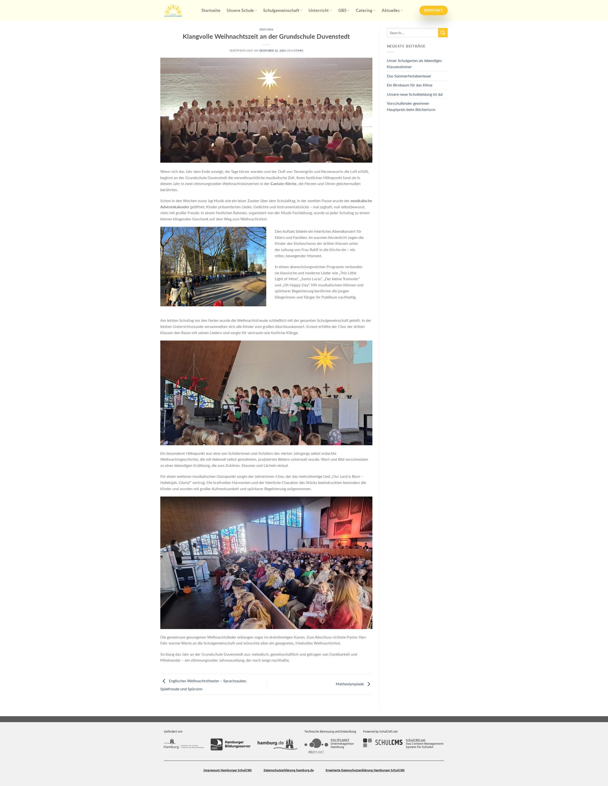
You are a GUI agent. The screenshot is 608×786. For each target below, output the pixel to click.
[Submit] (443, 32)
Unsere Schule (240, 10)
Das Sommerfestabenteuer (409, 76)
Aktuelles (391, 10)
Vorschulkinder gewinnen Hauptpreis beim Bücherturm (411, 106)
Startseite (210, 10)
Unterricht (319, 10)
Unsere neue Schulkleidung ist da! (415, 94)
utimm (298, 50)
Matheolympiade (350, 684)
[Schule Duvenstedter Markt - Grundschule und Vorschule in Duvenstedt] (177, 10)
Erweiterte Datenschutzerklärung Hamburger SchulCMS (365, 770)
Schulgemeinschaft (281, 10)
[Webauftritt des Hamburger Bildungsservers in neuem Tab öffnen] (230, 744)
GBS (342, 10)
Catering (364, 10)
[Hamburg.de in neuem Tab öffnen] (277, 744)
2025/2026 (266, 29)
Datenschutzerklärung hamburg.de (289, 770)
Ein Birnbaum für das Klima (409, 85)
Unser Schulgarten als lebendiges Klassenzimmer (414, 63)
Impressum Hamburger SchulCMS (228, 770)
